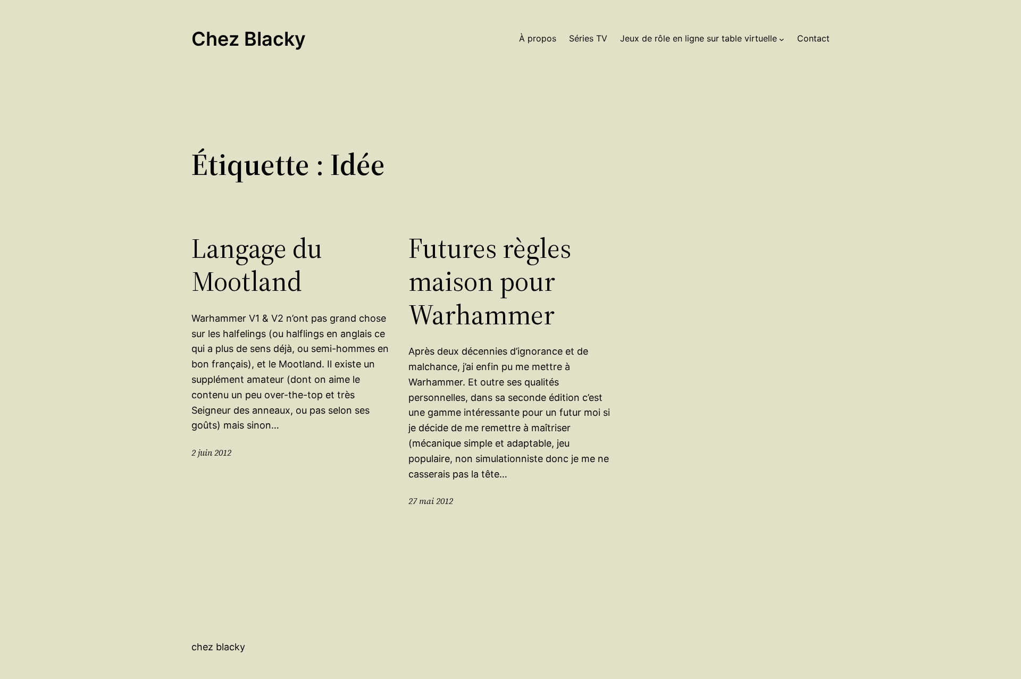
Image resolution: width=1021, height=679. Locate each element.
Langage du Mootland (256, 265)
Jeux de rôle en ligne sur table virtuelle (698, 38)
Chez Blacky (248, 39)
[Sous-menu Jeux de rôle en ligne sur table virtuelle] (781, 38)
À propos (537, 38)
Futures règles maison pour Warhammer (489, 281)
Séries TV (588, 38)
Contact (813, 38)
